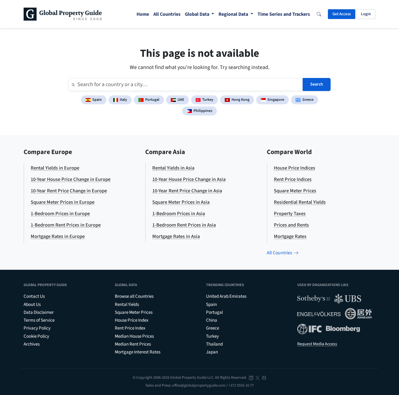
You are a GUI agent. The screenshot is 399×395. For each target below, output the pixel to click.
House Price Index (131, 320)
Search (316, 84)
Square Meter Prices (134, 312)
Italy (123, 99)
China (211, 320)
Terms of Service (39, 320)
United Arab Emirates (226, 296)
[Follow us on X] (257, 377)
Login (366, 14)
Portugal (152, 99)
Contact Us (34, 296)
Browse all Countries (134, 296)
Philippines (203, 111)
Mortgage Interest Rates (137, 352)
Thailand (214, 344)
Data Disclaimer (39, 312)
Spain (97, 99)
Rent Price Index (130, 328)
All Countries (279, 252)
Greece (308, 99)
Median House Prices (134, 336)
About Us (32, 304)
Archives (32, 344)
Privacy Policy (37, 328)
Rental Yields (127, 304)
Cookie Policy (36, 336)
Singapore (275, 99)
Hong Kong (240, 99)
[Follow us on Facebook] (264, 377)
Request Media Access (317, 344)
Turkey (207, 99)
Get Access (341, 14)
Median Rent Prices (133, 344)
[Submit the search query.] (73, 84)
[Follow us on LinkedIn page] (251, 377)
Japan (212, 352)
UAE (181, 99)
